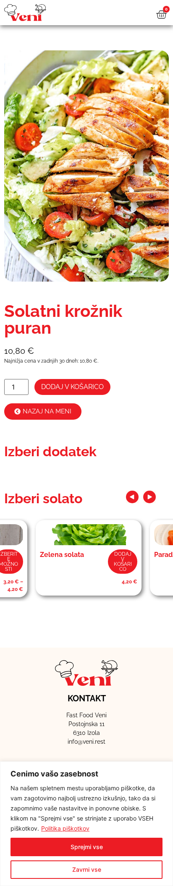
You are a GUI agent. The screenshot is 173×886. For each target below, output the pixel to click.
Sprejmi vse (87, 846)
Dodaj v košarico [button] (123, 561)
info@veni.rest (86, 741)
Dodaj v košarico (72, 387)
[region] (86, 823)
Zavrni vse (86, 869)
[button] (132, 497)
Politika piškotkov (65, 828)
